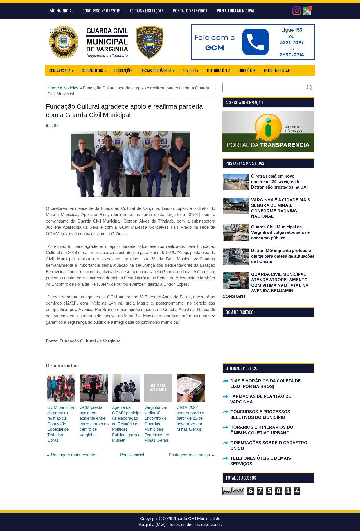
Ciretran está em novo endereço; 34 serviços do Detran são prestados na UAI (279, 181)
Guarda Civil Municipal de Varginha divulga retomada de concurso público (280, 232)
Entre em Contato (277, 70)
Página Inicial (61, 10)
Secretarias (60, 30)
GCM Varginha (61, 70)
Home (53, 87)
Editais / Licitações (147, 10)
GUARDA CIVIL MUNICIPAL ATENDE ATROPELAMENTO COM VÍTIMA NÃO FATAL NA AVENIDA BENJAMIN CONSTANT (265, 285)
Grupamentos (94, 70)
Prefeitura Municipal (236, 10)
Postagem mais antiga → (192, 454)
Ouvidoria (190, 70)
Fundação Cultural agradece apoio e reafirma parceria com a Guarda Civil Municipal (124, 111)
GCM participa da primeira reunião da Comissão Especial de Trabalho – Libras (60, 423)
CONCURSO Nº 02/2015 (101, 10)
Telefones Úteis (218, 70)
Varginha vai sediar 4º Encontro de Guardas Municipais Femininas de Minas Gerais (156, 423)
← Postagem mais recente (70, 454)
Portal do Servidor (190, 10)
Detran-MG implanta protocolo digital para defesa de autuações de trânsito (282, 256)
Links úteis (247, 70)
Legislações (123, 70)
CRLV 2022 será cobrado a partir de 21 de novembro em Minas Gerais (190, 418)
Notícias (70, 87)
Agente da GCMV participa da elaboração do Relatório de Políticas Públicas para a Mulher (126, 423)
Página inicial (132, 454)
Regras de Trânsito (158, 70)
